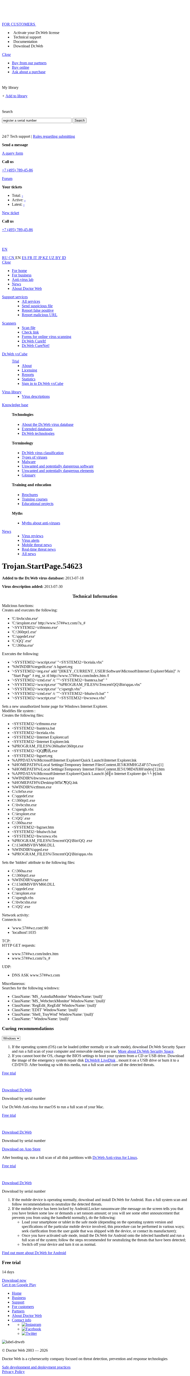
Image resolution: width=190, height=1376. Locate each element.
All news (29, 554)
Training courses (35, 499)
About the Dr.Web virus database (47, 424)
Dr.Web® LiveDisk (100, 1060)
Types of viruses (34, 457)
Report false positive (38, 310)
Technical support (27, 37)
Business (19, 1298)
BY (58, 258)
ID (64, 258)
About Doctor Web (27, 288)
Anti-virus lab (22, 279)
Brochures (30, 495)
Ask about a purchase (29, 72)
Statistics (28, 379)
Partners (18, 1311)
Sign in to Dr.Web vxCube (42, 383)
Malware (29, 462)
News (16, 284)
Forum (7, 178)
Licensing (29, 370)
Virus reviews (32, 536)
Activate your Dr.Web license (36, 33)
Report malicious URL (39, 315)
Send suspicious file (37, 306)
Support (18, 1302)
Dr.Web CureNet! (35, 345)
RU (5, 258)
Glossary (29, 475)
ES (24, 258)
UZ (52, 258)
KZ (46, 258)
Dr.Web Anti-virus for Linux (115, 1157)
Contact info (21, 1320)
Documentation (25, 41)
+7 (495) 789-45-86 (17, 170)
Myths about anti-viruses (41, 523)
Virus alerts (30, 540)
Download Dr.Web (28, 46)
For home (19, 270)
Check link (30, 332)
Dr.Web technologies (38, 433)
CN (12, 258)
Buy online (20, 67)
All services (31, 301)
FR (30, 258)
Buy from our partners (29, 63)
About (27, 366)
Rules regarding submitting (54, 136)
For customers (23, 1307)
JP (40, 258)
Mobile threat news (37, 545)
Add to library (16, 96)
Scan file (28, 328)
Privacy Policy (13, 1372)
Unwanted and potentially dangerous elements (58, 471)
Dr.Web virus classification (43, 453)
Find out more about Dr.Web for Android (34, 1253)
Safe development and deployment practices (36, 1367)
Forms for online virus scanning (46, 337)
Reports (28, 374)
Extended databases (37, 429)
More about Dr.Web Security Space (145, 1051)
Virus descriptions (36, 396)
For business (21, 275)
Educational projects (37, 504)
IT (35, 258)
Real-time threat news (39, 549)
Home (17, 1293)
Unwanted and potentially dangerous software (58, 466)
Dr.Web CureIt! (34, 341)
